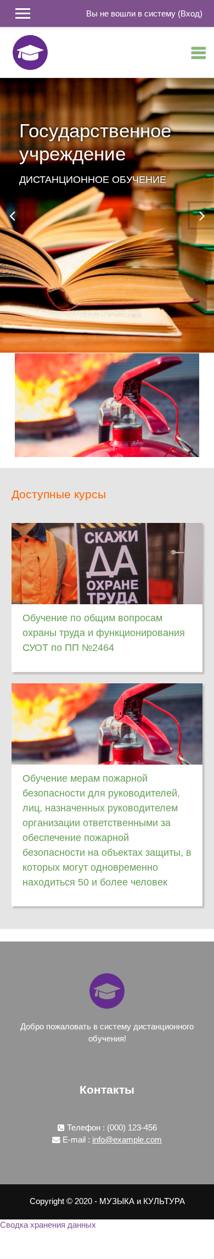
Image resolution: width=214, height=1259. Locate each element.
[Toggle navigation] (199, 52)
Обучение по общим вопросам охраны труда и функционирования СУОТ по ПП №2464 (103, 632)
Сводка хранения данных (48, 1225)
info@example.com (127, 1139)
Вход (190, 13)
